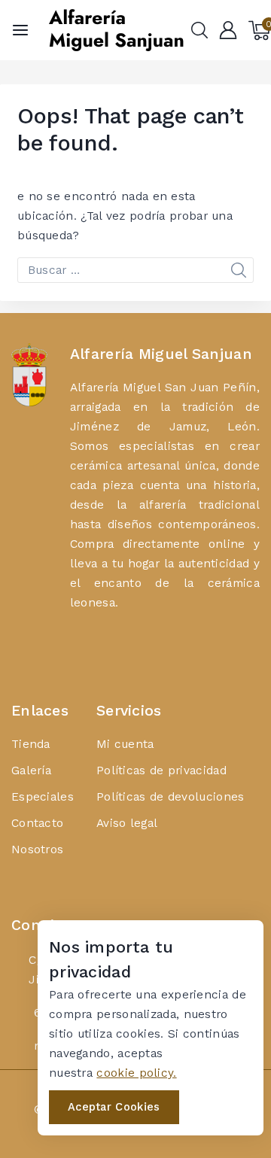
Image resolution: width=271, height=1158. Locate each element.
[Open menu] (20, 30)
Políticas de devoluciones (170, 796)
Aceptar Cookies (114, 1107)
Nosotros (37, 849)
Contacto (37, 823)
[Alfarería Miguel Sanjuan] (116, 30)
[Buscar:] (135, 270)
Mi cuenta (125, 744)
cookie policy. (136, 1072)
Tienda (30, 744)
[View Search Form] (199, 30)
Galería (31, 770)
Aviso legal (126, 823)
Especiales (42, 796)
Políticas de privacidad (161, 770)
